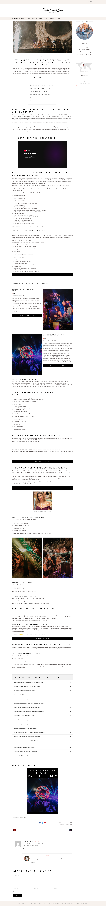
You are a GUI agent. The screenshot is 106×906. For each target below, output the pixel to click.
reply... (25, 848)
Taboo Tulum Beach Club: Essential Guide (37, 903)
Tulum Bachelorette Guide (85, 83)
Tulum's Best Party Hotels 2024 (67, 903)
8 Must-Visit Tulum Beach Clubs (21, 903)
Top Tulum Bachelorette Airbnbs (85, 86)
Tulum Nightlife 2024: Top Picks (53, 903)
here (52, 122)
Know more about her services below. (21, 457)
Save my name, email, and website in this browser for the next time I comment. (28, 891)
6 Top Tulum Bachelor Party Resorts (85, 81)
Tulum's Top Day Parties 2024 (82, 903)
